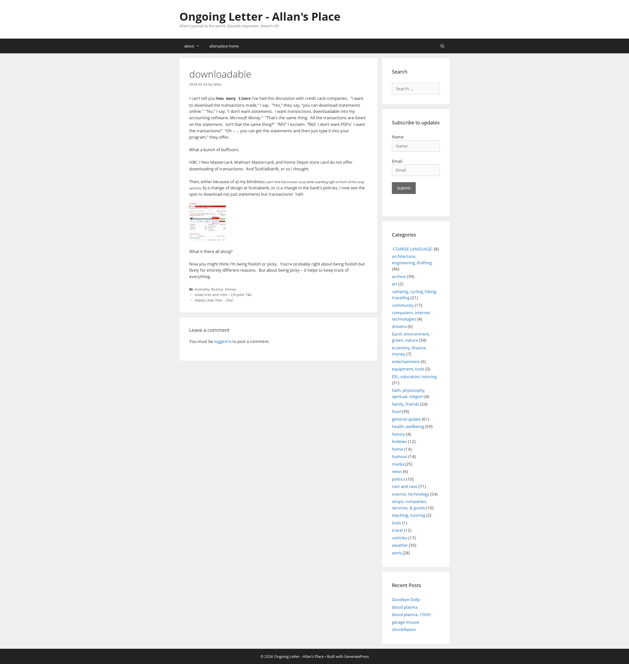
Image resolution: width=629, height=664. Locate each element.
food (396, 411)
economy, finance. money (215, 289)
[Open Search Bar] (442, 46)
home (397, 449)
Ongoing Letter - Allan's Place (260, 16)
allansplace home (224, 46)
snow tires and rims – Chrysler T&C (223, 294)
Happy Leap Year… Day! (214, 300)
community (403, 305)
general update (406, 419)
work (396, 553)
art (394, 284)
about (189, 46)
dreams (399, 326)
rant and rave (404, 486)
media (398, 464)
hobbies (399, 441)
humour (399, 456)
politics (398, 479)
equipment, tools (408, 369)
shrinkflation (404, 629)
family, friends (405, 404)
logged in (222, 341)
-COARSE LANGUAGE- (412, 249)
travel (397, 530)
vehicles (399, 538)
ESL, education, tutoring (414, 376)
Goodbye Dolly (406, 599)
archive (399, 276)
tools (396, 523)
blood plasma (404, 607)
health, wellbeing (408, 426)
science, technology (410, 494)
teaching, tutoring (408, 515)
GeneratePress (356, 656)
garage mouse (405, 622)
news (397, 471)
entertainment (406, 361)
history (398, 434)
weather (400, 545)
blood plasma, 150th (411, 614)
